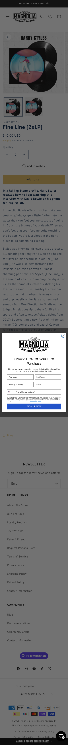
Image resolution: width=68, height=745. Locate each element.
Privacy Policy (33, 400)
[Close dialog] (63, 336)
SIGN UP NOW (34, 406)
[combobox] (11, 392)
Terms (39, 400)
